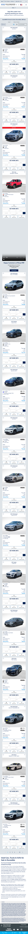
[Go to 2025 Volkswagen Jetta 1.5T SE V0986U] (14, 525)
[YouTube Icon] (18, 929)
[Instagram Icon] (21, 929)
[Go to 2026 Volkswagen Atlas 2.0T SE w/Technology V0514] (14, 814)
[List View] (17, 24)
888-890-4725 (19, 1)
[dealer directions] (2, 926)
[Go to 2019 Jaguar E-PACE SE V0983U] (14, 574)
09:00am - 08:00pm (10, 1)
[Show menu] (26, 5)
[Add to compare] (3, 27)
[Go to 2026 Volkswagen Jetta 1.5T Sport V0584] (14, 622)
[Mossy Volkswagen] (8, 5)
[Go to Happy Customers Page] (9, 929)
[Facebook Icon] (14, 929)
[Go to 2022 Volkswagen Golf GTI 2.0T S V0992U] (14, 381)
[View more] (26, 1)
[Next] (22, 852)
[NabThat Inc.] (26, 927)
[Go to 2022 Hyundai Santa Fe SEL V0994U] (14, 333)
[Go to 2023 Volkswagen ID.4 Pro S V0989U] (14, 429)
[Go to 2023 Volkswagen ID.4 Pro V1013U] (14, 135)
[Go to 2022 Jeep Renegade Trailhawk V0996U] (14, 183)
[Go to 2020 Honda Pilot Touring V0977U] (14, 670)
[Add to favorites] (24, 27)
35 (19, 852)
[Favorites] (18, 5)
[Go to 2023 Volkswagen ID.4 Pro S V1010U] (14, 87)
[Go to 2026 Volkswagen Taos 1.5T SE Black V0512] (14, 285)
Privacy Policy (23, 924)
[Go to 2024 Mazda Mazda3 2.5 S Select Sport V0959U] (14, 766)
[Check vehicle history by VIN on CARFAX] (22, 49)
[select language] (23, 5)
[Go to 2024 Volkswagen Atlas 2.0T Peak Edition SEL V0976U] (14, 718)
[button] (16, 5)
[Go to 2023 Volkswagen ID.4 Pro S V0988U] (14, 477)
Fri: (5, 1)
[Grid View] (14, 24)
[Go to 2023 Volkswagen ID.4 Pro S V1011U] (14, 39)
